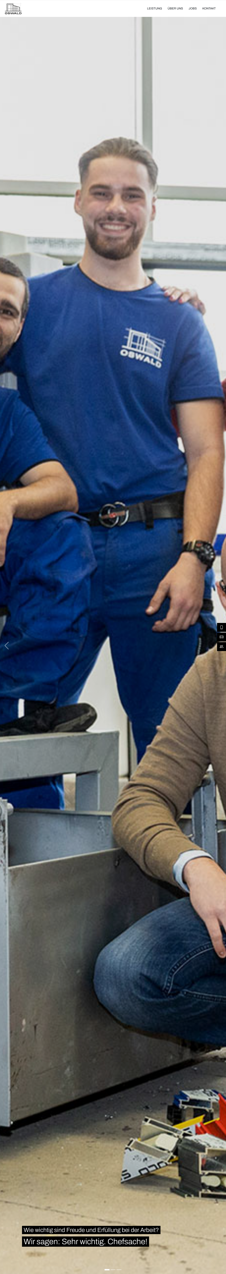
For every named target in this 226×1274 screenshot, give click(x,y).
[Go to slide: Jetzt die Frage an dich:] (118, 1270)
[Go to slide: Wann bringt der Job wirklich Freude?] (113, 1270)
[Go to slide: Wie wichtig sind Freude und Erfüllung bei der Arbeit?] (107, 1270)
